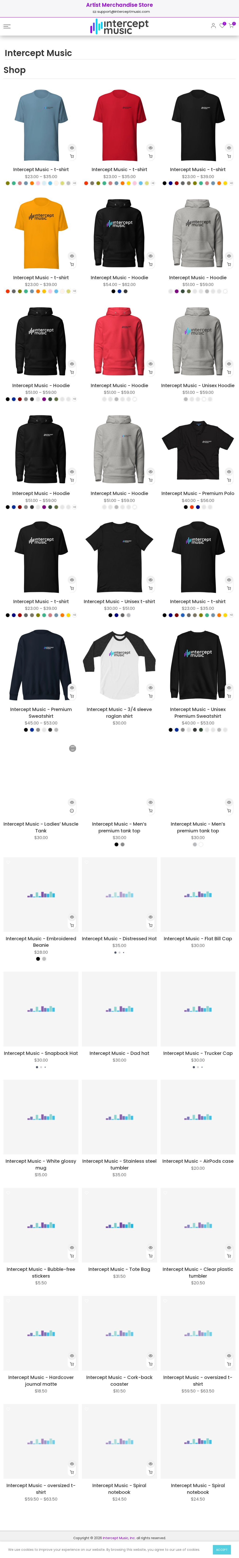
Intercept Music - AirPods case (198, 1161)
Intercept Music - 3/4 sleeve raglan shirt (119, 712)
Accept (222, 1550)
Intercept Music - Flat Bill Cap (198, 938)
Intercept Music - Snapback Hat (41, 1053)
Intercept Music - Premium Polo (198, 493)
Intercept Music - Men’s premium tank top (119, 827)
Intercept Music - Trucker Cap (198, 1053)
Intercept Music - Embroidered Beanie (41, 942)
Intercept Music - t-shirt (41, 169)
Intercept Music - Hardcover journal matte (41, 1380)
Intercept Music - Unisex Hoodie (198, 385)
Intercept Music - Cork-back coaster (119, 1380)
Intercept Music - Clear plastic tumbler (198, 1272)
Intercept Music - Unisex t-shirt (119, 601)
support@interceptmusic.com (123, 11)
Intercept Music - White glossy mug (41, 1164)
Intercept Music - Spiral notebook (119, 1488)
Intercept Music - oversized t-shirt (197, 1380)
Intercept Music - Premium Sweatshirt (41, 712)
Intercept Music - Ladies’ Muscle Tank (41, 827)
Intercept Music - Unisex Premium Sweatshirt (198, 712)
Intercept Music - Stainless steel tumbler (119, 1164)
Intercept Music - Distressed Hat (119, 938)
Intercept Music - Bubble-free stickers (41, 1272)
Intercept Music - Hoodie (119, 277)
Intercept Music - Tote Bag (119, 1269)
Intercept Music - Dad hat (119, 1053)
